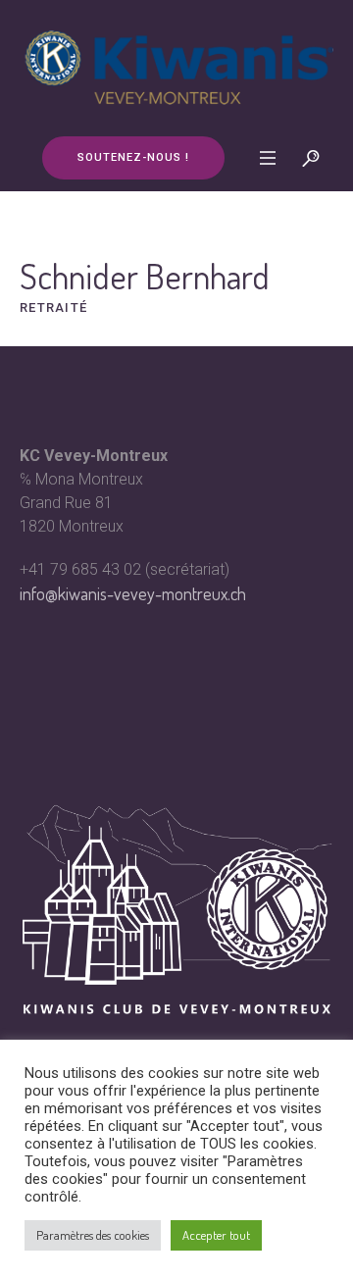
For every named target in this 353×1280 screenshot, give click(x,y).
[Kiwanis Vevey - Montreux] (176, 67)
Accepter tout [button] (216, 1235)
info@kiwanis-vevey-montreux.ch (133, 593)
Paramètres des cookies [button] (92, 1235)
